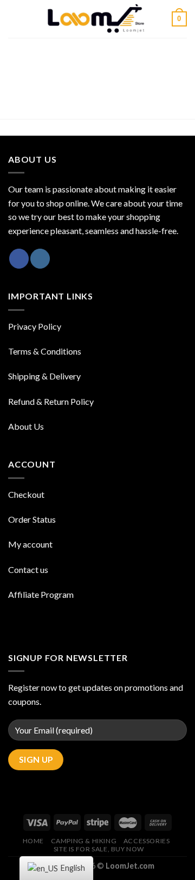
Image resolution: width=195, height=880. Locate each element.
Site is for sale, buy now (99, 849)
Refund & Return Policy (51, 401)
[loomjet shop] (97, 19)
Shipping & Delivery (44, 376)
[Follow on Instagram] (40, 259)
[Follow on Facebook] (19, 259)
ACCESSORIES (146, 841)
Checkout (26, 494)
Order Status (32, 519)
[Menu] (14, 18)
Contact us (28, 569)
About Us (26, 426)
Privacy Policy (34, 326)
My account (30, 544)
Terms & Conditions (44, 351)
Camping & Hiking (84, 841)
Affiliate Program (41, 594)
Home (33, 841)
